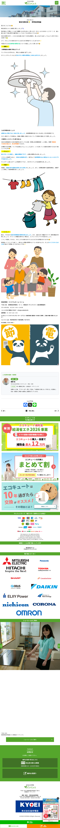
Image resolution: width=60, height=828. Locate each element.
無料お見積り (31, 773)
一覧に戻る (31, 411)
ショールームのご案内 (30, 740)
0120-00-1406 (14, 826)
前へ (4, 411)
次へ (56, 411)
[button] (1, 646)
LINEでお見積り (31, 822)
